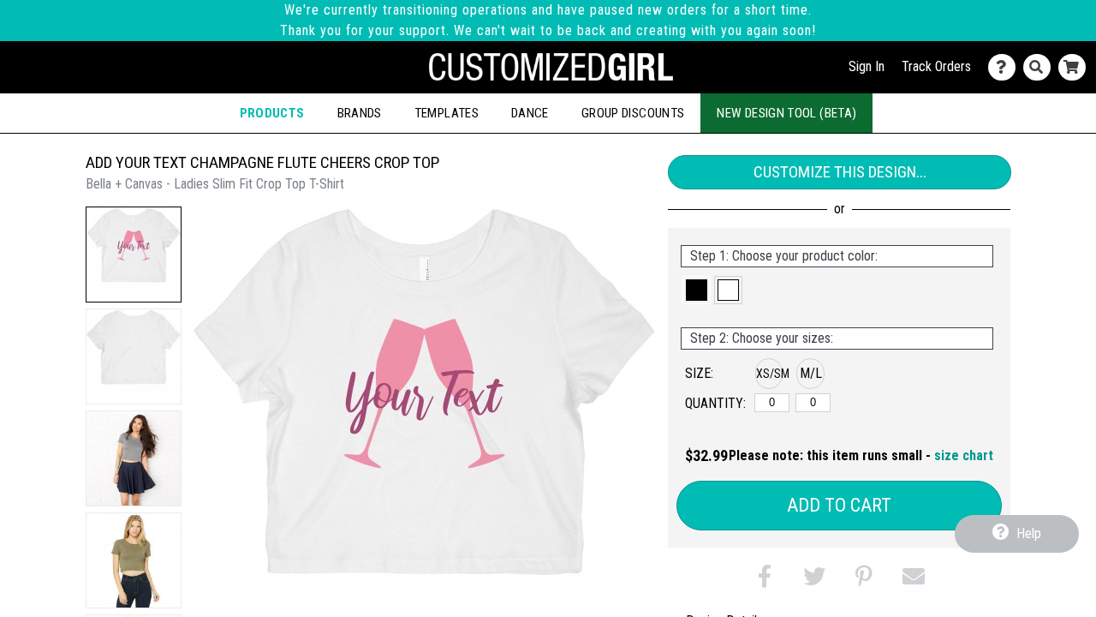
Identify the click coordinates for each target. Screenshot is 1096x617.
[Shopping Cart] (1075, 67)
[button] (133, 254)
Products (272, 113)
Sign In (867, 66)
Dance (530, 113)
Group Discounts (632, 113)
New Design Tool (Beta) (786, 113)
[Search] (1040, 67)
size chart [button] (963, 455)
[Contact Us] (1005, 67)
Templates (446, 113)
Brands (359, 113)
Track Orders (936, 66)
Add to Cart (839, 505)
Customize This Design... (840, 172)
